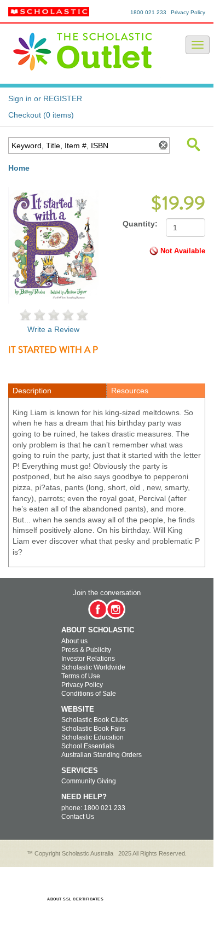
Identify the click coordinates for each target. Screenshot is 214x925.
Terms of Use (80, 676)
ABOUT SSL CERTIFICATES (75, 899)
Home (19, 168)
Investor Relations (88, 658)
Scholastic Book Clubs (94, 720)
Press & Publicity (86, 650)
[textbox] (81, 145)
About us (74, 641)
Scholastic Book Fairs (93, 728)
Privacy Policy (188, 12)
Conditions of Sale (88, 693)
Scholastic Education (92, 737)
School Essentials (87, 746)
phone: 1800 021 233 (93, 808)
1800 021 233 (148, 12)
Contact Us (77, 817)
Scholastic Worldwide (93, 667)
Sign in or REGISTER (45, 98)
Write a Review (53, 329)
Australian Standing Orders (101, 755)
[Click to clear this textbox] (162, 145)
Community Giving (88, 781)
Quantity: (140, 223)
